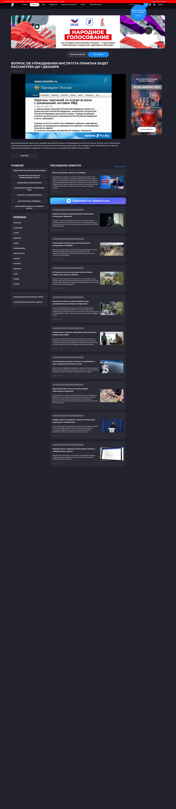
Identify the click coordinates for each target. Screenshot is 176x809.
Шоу (43, 4)
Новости (34, 4)
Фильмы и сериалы (69, 4)
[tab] (77, 54)
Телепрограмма (95, 4)
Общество (24, 155)
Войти (160, 4)
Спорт (83, 4)
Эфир (25, 4)
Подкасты (53, 4)
